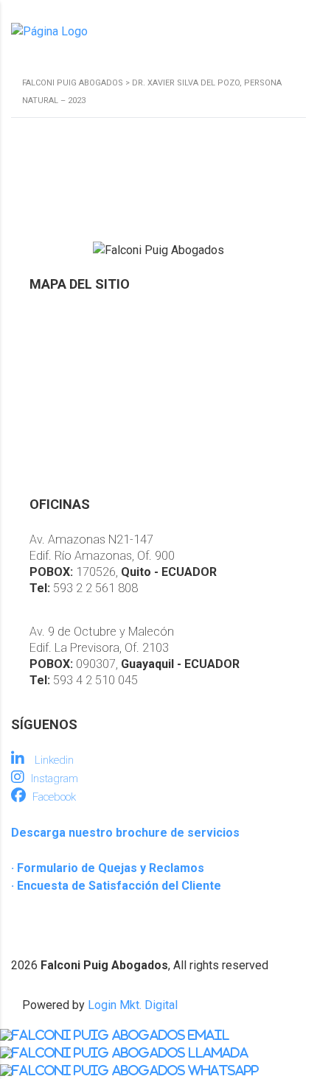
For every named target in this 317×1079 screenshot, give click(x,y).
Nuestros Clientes (76, 420)
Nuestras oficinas (75, 445)
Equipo (47, 345)
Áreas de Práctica (76, 370)
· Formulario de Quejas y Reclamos (107, 868)
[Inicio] (49, 31)
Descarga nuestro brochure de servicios (125, 833)
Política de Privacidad (85, 470)
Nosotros (54, 320)
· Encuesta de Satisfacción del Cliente (116, 886)
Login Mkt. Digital (133, 1005)
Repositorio (60, 395)
